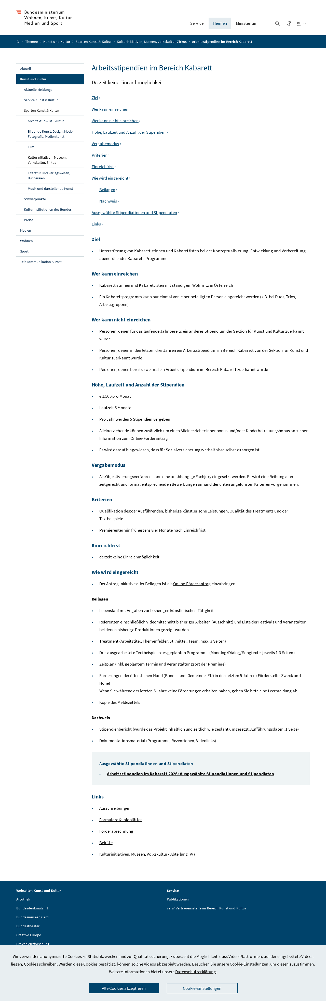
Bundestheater (27, 926)
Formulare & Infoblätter (120, 819)
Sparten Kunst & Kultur (94, 41)
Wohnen (26, 241)
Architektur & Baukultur (46, 121)
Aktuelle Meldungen (39, 89)
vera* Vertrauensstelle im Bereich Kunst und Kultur (206, 908)
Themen (32, 41)
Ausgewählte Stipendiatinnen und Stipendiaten (134, 212)
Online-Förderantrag (192, 583)
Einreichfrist (103, 166)
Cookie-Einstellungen (249, 964)
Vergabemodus (105, 143)
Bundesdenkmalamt (32, 908)
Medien (25, 230)
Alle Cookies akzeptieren (124, 988)
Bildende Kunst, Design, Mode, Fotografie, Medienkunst (50, 134)
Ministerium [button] (246, 23)
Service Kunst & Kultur (41, 100)
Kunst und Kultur (57, 41)
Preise (28, 220)
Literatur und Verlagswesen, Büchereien (49, 175)
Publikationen (178, 899)
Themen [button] (219, 23)
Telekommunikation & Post (41, 261)
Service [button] (196, 23)
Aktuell (25, 68)
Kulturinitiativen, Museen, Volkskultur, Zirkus (152, 41)
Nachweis (108, 201)
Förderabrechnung (116, 831)
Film (31, 147)
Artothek (23, 899)
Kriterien (100, 155)
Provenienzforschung (32, 944)
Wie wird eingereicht (110, 178)
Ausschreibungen (115, 808)
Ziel (95, 98)
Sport (24, 251)
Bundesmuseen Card (32, 917)
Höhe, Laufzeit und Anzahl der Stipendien (129, 132)
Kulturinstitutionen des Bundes (48, 209)
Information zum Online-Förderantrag (133, 438)
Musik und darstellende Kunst (50, 188)
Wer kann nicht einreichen (115, 120)
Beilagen (107, 189)
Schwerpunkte (35, 199)
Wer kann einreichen (110, 109)
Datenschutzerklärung (195, 971)
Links (96, 224)
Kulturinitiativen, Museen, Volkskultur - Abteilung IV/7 (147, 854)
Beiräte (106, 842)
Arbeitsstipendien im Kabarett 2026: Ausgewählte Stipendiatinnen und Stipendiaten (190, 774)
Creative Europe (28, 935)
